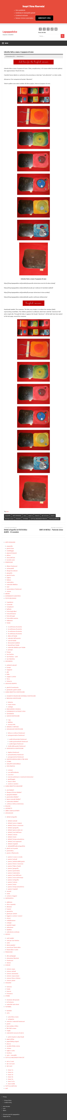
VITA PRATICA (11, 766)
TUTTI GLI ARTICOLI (54, 518)
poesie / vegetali (13, 889)
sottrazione (10, 927)
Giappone (9, 669)
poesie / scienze (12, 882)
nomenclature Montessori (14, 589)
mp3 (8, 586)
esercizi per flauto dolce (14, 947)
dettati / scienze (12, 834)
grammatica (10, 850)
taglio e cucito (11, 1050)
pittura (9, 555)
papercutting (10, 1039)
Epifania (9, 609)
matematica (10, 582)
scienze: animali (11, 971)
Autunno (9, 986)
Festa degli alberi (12, 611)
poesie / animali (12, 859)
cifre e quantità (11, 904)
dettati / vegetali (13, 843)
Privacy (5, 1096)
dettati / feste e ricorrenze (15, 825)
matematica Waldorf (12, 801)
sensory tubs (11, 724)
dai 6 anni (9, 1066)
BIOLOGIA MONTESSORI (14, 698)
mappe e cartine (11, 676)
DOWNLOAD (9, 562)
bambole (9, 1010)
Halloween (10, 620)
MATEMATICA (9, 898)
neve (7, 511)
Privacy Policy (7, 1100)
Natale (8, 623)
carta (24, 515)
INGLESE (7, 806)
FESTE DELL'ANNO (10, 598)
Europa (9, 667)
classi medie (11, 1083)
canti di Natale (12, 640)
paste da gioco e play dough (16, 1037)
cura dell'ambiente (13, 772)
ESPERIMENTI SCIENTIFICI (13, 596)
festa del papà (11, 616)
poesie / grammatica (14, 870)
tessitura (9, 1053)
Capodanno (10, 602)
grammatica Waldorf (12, 797)
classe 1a (30, 515)
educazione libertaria (13, 958)
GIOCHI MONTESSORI (13, 716)
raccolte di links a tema (13, 1046)
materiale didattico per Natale (16, 647)
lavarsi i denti (12, 781)
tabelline (9, 929)
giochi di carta (11, 575)
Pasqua (9, 652)
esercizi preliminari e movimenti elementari (20, 777)
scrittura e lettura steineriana (15, 803)
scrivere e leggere (12, 896)
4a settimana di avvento (15, 633)
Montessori (10, 960)
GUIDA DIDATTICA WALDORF (14, 786)
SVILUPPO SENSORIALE (14, 764)
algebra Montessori (13, 752)
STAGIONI (18, 518)
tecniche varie (11, 560)
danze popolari (11, 945)
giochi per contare (12, 913)
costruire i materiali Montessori (16, 1021)
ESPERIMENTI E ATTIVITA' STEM (16, 711)
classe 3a (10, 1074)
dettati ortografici (12, 817)
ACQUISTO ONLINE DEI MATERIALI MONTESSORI (21, 696)
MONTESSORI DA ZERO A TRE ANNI (17, 759)
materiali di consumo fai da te (15, 1033)
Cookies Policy (8, 1102)
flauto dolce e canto (12, 949)
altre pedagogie (11, 956)
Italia (8, 674)
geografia (9, 573)
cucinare (10, 770)
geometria (10, 911)
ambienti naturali (12, 665)
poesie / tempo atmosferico (16, 886)
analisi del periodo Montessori (18, 739)
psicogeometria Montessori (16, 757)
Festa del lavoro (11, 613)
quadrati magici (11, 925)
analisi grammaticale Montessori (18, 741)
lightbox (10, 722)
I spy (9, 720)
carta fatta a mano (13, 1017)
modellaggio (10, 550)
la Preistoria (10, 1002)
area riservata (6, 1106)
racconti (9, 891)
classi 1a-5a (11, 1081)
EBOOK (7, 593)
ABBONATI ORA (44, 18)
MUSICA (7, 934)
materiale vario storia (13, 1004)
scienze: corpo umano (13, 976)
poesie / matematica (14, 873)
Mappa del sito (6, 1116)
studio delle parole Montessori (17, 746)
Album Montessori (12, 566)
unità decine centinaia (13, 932)
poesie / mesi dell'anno (14, 875)
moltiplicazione (11, 920)
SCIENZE (7, 965)
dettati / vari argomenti (14, 841)
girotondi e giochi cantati (14, 689)
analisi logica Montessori (16, 744)
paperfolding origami (13, 1041)
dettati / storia (12, 837)
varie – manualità (12, 1055)
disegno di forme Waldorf (14, 792)
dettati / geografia (13, 827)
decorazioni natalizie (14, 643)
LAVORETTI (8, 808)
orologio (9, 922)
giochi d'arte (10, 548)
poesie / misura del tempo (15, 877)
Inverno (53, 515)
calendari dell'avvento (14, 638)
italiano (9, 580)
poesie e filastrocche (13, 853)
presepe (10, 649)
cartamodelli (10, 568)
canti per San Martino (13, 940)
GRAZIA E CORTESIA (13, 726)
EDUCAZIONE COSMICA (14, 709)
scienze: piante (11, 980)
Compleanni (10, 606)
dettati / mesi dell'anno (14, 832)
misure (9, 918)
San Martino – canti (12, 656)
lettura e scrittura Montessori (16, 733)
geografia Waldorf (12, 794)
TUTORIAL (25, 518)
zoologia (10, 706)
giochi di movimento (12, 687)
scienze (9, 591)
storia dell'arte (11, 557)
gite (8, 672)
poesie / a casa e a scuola (15, 857)
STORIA (9, 761)
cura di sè (10, 774)
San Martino (10, 654)
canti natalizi (10, 938)
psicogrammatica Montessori (16, 735)
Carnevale (9, 604)
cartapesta (11, 1019)
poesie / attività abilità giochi (16, 861)
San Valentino (11, 659)
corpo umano (12, 704)
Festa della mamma (12, 618)
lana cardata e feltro (12, 1026)
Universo (9, 681)
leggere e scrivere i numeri (14, 916)
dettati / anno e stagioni (15, 823)
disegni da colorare (12, 570)
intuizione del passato (13, 1000)
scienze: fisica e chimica (13, 978)
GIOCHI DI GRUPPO (11, 683)
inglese (9, 577)
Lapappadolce (10, 32)
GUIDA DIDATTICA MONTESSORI (15, 692)
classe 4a (10, 1077)
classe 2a (37, 515)
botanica (10, 702)
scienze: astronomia (12, 973)
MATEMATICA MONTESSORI (15, 748)
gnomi (8, 1023)
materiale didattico (12, 584)
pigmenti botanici (12, 553)
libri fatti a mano (9, 518)
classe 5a (10, 1079)
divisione (9, 906)
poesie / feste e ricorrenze (15, 863)
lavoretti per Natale (13, 645)
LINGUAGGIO (9, 813)
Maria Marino (20, 56)
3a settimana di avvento (15, 631)
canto (8, 942)
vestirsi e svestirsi (13, 783)
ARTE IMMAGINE (17, 515)
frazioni (9, 909)
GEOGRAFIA (9, 661)
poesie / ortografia (13, 880)
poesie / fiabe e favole (14, 866)
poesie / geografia (13, 868)
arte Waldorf (10, 790)
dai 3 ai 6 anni (45, 515)
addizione (9, 902)
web (6, 1088)
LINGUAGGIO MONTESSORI (15, 729)
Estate (8, 989)
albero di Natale (12, 636)
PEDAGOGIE (9, 952)
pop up (9, 1043)
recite (8, 893)
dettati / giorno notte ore (15, 830)
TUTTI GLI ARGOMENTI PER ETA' (38, 518)
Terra (8, 679)
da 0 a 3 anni (10, 1061)
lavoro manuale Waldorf (14, 799)
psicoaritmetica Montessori (16, 754)
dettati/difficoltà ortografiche (16, 846)
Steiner (9, 962)
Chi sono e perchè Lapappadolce (11, 1114)
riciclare (9, 1048)
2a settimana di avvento (15, 629)
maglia (8, 1030)
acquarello (7, 515)
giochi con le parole (12, 848)
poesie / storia (12, 884)
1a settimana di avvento (15, 626)
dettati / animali (12, 821)
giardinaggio (11, 779)
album (4, 1110)
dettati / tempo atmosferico (16, 839)
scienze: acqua (11, 969)
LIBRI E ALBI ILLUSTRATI (12, 810)
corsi (4, 1108)
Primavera (10, 993)
